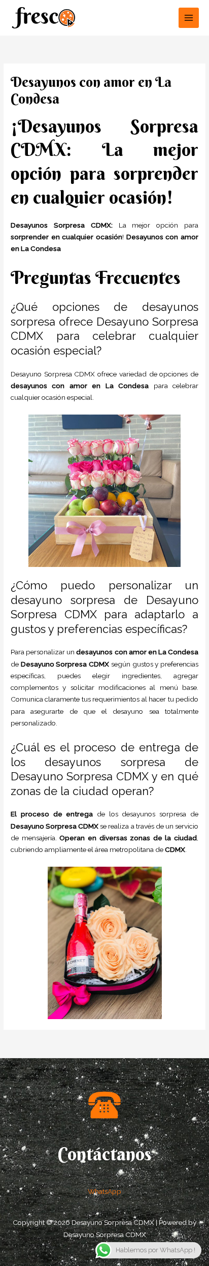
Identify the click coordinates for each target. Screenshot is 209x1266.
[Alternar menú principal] (189, 18)
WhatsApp (104, 1191)
